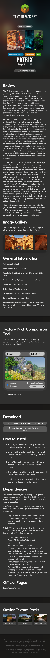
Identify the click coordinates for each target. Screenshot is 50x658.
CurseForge (34, 230)
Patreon (17, 588)
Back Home (26, 26)
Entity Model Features (17, 561)
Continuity (12, 551)
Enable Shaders (13, 384)
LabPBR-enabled (19, 515)
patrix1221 (26, 64)
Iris (9, 545)
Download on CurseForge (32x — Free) (26, 423)
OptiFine (37, 506)
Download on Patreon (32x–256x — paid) (26, 429)
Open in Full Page (13, 394)
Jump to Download (26, 70)
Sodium (11, 548)
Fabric (10, 537)
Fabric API (12, 540)
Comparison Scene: (35, 383)
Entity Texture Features (18, 556)
